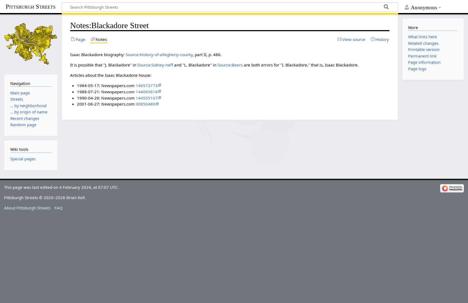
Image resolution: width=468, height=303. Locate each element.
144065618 (147, 91)
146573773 (147, 85)
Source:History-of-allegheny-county (159, 54)
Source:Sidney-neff (155, 65)
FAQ (58, 207)
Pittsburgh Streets (31, 6)
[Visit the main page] (31, 43)
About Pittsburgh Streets (27, 207)
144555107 (147, 98)
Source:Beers (230, 65)
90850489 (145, 104)
